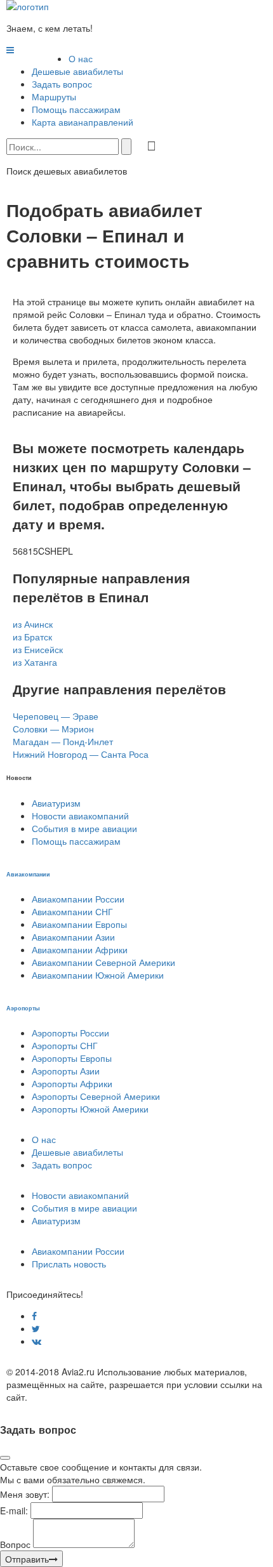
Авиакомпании (28, 873)
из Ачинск (33, 624)
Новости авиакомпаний (80, 815)
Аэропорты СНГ (65, 1045)
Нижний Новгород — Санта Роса (81, 754)
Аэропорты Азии (66, 1070)
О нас (81, 58)
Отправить (27, 1558)
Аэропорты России (70, 1032)
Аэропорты (23, 1007)
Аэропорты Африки (72, 1083)
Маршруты (54, 96)
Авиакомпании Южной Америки (98, 975)
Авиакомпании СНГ (72, 911)
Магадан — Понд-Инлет (63, 741)
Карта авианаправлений (82, 122)
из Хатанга (35, 662)
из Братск (32, 636)
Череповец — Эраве (55, 716)
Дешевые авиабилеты (77, 71)
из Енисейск (38, 649)
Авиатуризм (56, 803)
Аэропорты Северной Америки (96, 1096)
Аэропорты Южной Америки (90, 1108)
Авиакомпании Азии (73, 936)
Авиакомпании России (78, 898)
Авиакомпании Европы (79, 924)
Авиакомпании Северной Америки (103, 962)
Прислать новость (69, 1263)
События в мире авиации (84, 828)
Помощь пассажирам (76, 109)
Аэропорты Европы (72, 1058)
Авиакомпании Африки (80, 949)
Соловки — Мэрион (53, 728)
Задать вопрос (62, 83)
